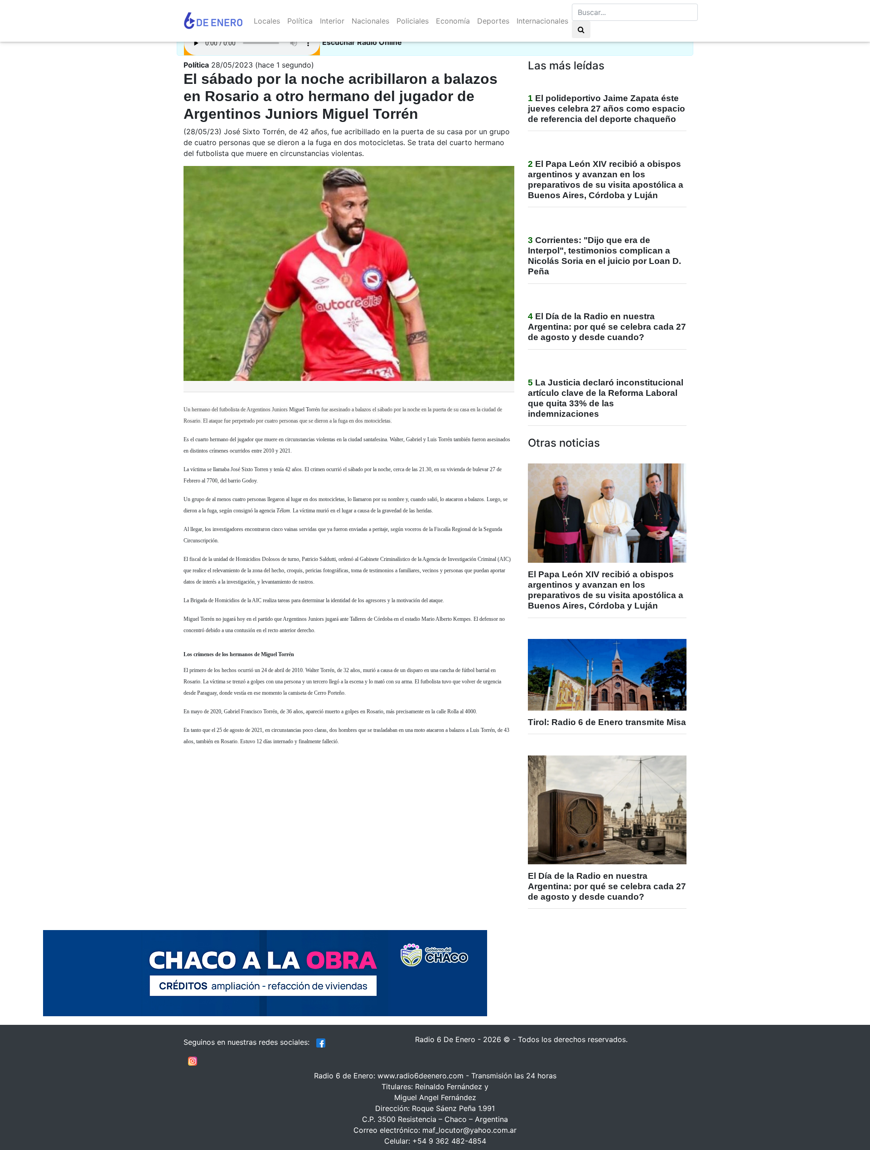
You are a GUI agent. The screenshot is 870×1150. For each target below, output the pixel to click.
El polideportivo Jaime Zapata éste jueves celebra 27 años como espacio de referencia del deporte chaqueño (606, 108)
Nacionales (370, 20)
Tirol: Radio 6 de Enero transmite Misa (607, 722)
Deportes (493, 20)
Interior (332, 20)
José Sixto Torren (249, 469)
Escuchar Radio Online (362, 42)
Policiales (412, 20)
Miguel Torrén (304, 409)
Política (300, 20)
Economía (453, 20)
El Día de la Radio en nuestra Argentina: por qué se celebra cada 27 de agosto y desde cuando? (607, 327)
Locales (267, 20)
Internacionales (542, 20)
